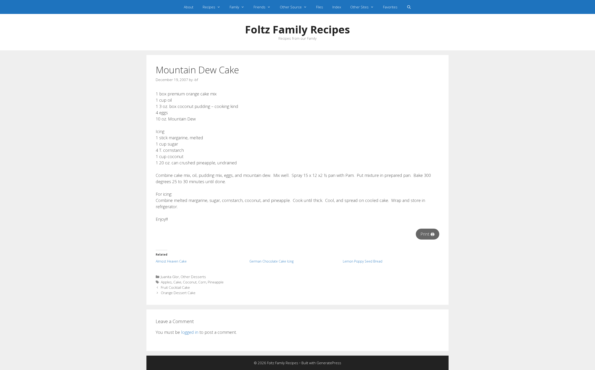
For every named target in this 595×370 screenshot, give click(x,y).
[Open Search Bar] (409, 7)
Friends (259, 7)
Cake (177, 282)
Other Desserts (193, 276)
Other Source (291, 7)
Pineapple (216, 282)
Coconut (190, 282)
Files (319, 7)
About (188, 7)
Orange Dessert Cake (178, 292)
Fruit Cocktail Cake (175, 287)
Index (336, 7)
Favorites (390, 7)
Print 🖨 (427, 234)
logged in (189, 332)
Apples (166, 282)
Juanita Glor (170, 276)
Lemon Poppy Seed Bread (362, 261)
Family (234, 7)
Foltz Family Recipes (297, 29)
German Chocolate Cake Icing (271, 261)
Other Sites (359, 7)
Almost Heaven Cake (171, 261)
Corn (202, 282)
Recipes (209, 7)
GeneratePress (329, 362)
